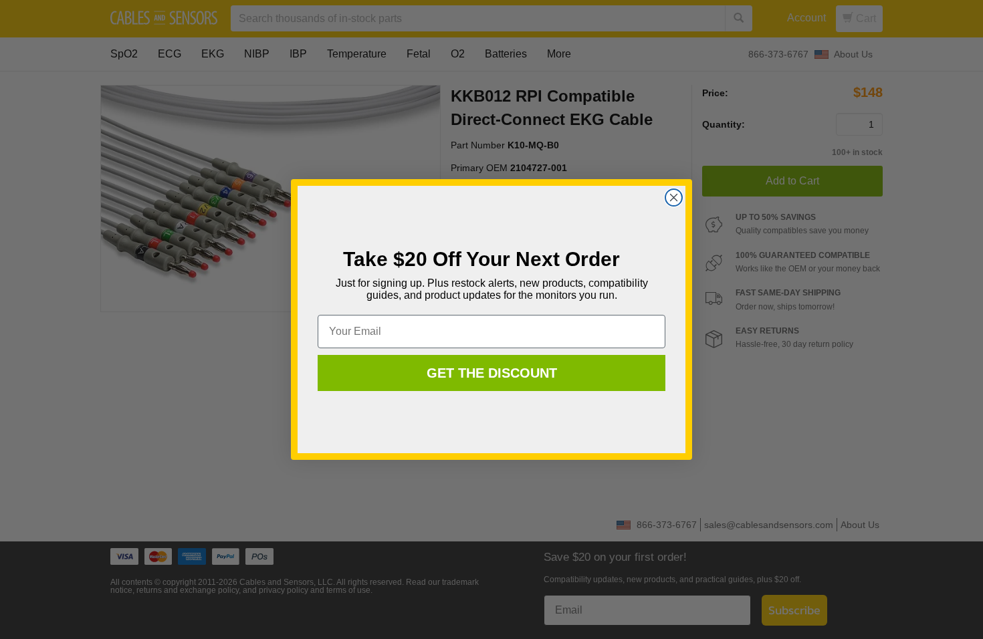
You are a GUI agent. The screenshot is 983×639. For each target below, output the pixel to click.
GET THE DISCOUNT (492, 373)
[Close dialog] (673, 197)
